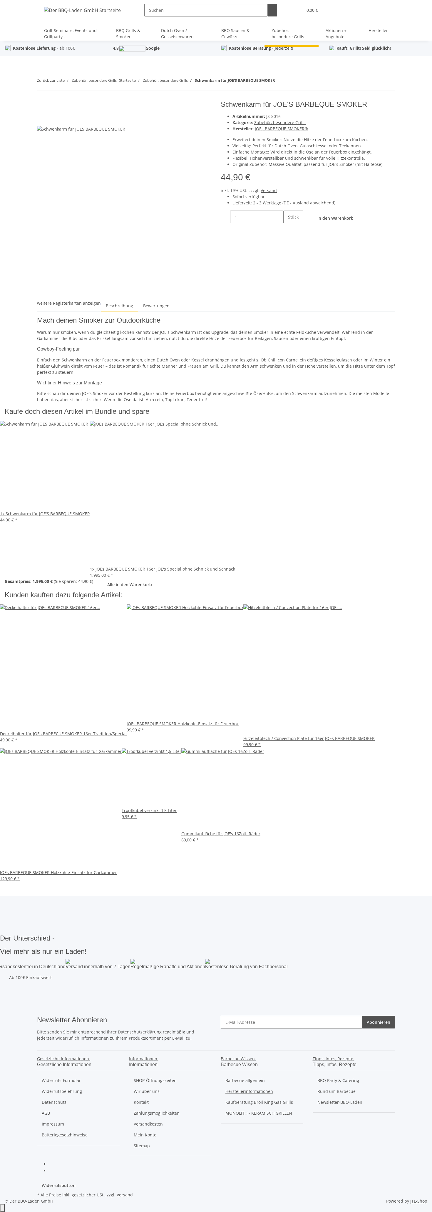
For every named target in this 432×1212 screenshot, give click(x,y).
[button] (296, 10)
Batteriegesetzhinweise (65, 1135)
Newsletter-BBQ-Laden (339, 1102)
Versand (269, 190)
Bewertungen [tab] (156, 306)
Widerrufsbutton (59, 1185)
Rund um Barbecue (336, 1091)
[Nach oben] (2, 1208)
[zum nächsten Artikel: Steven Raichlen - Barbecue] (290, 81)
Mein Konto (145, 1135)
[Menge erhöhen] (288, 229)
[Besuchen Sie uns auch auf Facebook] (53, 1164)
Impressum (53, 1124)
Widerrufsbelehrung (62, 1091)
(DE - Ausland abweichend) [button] (308, 203)
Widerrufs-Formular (61, 1080)
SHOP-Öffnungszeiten (155, 1080)
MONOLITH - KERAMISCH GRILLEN (258, 1113)
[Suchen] (272, 10)
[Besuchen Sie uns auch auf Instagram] (53, 1171)
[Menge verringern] (225, 217)
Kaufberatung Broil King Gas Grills (259, 1102)
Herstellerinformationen (249, 1091)
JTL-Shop (418, 1201)
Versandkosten (148, 1124)
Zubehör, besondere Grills (280, 122)
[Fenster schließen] (41, 106)
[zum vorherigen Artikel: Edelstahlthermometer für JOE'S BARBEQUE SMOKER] (279, 81)
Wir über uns (147, 1091)
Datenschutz (54, 1102)
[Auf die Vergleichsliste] (41, 119)
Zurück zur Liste (51, 80)
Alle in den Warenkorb (129, 584)
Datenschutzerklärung (140, 1032)
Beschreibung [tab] (119, 306)
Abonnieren (378, 1022)
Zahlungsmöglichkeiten (157, 1113)
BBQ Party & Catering (338, 1080)
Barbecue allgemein (245, 1080)
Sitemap (142, 1145)
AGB (46, 1113)
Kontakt (141, 1102)
